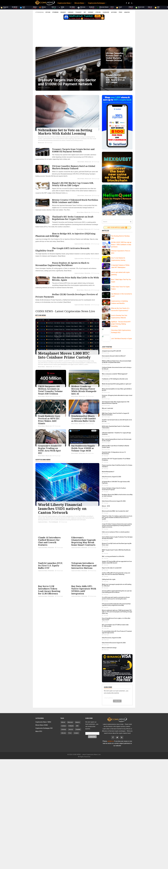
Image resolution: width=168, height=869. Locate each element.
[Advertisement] (84, 33)
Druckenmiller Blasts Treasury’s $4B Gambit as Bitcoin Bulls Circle (83, 418)
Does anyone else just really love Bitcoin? (114, 356)
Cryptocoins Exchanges (43, 728)
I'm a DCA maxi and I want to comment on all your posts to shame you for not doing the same (116, 598)
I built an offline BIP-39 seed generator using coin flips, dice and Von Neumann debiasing (116, 573)
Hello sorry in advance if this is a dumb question (116, 532)
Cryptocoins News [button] (64, 3)
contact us (111, 741)
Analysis (127, 12)
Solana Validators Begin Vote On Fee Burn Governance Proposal (114, 488)
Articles (105, 230)
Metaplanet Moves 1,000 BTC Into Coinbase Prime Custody (64, 355)
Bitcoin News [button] (79, 3)
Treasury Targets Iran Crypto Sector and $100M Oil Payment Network (73, 150)
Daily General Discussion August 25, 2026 (114, 501)
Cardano (70, 12)
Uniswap (90, 12)
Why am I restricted (107, 408)
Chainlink (106, 12)
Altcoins (114, 12)
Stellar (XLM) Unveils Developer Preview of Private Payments (66, 295)
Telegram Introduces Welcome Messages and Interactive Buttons (83, 565)
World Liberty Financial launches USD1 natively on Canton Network (62, 508)
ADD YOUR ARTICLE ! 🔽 (117, 227)
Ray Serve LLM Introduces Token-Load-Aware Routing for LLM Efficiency (49, 590)
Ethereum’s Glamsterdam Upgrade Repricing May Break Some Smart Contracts (83, 541)
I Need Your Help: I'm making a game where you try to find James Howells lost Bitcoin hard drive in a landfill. (117, 517)
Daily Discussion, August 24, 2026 (111, 637)
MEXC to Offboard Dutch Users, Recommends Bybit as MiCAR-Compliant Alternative (116, 361)
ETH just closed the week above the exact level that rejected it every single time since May (116, 604)
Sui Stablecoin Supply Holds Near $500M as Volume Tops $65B (83, 448)
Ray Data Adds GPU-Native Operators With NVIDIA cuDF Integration (83, 590)
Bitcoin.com (41, 142)
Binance (63, 12)
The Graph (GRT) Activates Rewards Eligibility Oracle (62, 249)
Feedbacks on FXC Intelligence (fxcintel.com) (115, 379)
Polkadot (78, 12)
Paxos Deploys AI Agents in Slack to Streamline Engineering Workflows (62, 264)
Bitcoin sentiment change (109, 647)
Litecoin (98, 12)
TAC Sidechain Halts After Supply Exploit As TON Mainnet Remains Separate (115, 402)
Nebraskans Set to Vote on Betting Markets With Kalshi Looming (65, 132)
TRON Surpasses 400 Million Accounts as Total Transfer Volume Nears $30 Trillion (50, 390)
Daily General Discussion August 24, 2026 (114, 642)
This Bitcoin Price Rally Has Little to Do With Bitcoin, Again (75, 278)
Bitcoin (48, 12)
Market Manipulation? (108, 471)
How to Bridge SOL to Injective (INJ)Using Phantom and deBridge (65, 234)
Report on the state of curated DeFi (112, 568)
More (38, 731)
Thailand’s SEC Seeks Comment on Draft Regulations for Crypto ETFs (72, 217)
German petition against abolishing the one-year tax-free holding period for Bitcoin (117, 591)
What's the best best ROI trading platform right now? (116, 384)
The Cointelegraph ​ (53, 522)
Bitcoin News (81, 161)
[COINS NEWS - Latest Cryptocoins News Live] (45, 3)
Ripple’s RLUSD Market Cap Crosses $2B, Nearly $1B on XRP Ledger (73, 184)
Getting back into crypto (108, 579)
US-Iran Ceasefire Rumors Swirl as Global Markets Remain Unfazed (73, 167)
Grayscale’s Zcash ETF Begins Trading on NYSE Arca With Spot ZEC (50, 449)
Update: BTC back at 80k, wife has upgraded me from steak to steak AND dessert (117, 562)
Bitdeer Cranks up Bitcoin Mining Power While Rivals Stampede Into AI (83, 390)
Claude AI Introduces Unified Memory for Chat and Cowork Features (49, 541)
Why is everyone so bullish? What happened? (114, 374)
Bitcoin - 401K (106, 506)
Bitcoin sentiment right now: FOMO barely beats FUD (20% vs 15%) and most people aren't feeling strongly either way (117, 612)
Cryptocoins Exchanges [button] (96, 3)
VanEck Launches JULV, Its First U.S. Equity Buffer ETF (50, 565)
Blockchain (88, 244)
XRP (85, 12)
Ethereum (55, 12)
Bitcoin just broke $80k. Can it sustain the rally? (115, 511)
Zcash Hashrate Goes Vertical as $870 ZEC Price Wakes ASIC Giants (49, 420)
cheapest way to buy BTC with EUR (111, 351)
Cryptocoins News (79, 244)
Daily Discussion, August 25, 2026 (111, 476)
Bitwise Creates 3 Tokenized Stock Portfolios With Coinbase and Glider (75, 201)
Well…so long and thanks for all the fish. (113, 556)
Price (120, 12)
